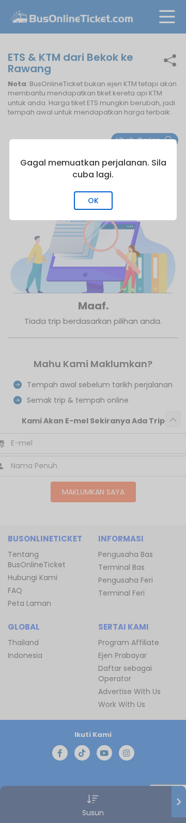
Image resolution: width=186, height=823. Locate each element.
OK (93, 200)
